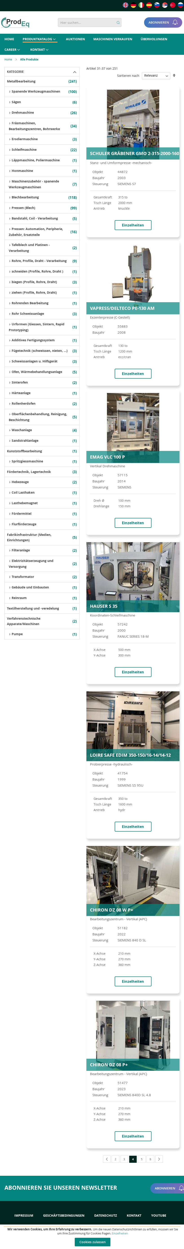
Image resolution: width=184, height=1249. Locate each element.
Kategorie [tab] (15, 71)
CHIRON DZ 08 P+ (109, 1065)
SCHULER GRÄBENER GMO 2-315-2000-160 (134, 153)
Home (8, 59)
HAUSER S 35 (103, 606)
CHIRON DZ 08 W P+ (111, 910)
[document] (93, 1236)
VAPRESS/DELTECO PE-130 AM (122, 308)
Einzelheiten (120, 1233)
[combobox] (89, 22)
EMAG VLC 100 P (107, 457)
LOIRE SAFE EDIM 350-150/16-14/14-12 (130, 755)
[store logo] (15, 22)
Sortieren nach (128, 75)
